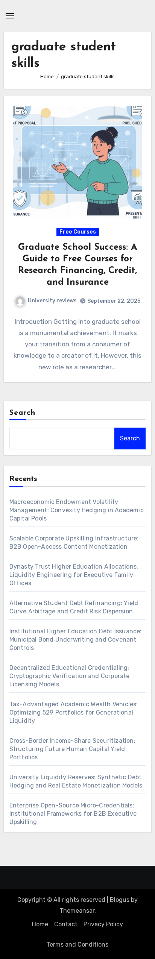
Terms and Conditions (77, 944)
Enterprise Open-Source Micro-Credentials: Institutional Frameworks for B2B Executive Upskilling (73, 813)
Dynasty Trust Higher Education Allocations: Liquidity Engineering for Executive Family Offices (73, 575)
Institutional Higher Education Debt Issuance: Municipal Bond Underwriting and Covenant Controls (75, 639)
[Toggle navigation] (10, 15)
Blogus (119, 899)
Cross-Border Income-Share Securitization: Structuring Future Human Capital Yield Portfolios (72, 749)
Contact (66, 924)
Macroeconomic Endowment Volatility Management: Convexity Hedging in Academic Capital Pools (76, 510)
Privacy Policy (103, 924)
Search (22, 413)
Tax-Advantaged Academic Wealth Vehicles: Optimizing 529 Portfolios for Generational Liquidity (73, 712)
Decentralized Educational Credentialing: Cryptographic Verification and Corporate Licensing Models (69, 676)
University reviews (52, 300)
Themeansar (76, 910)
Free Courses (77, 232)
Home (40, 924)
